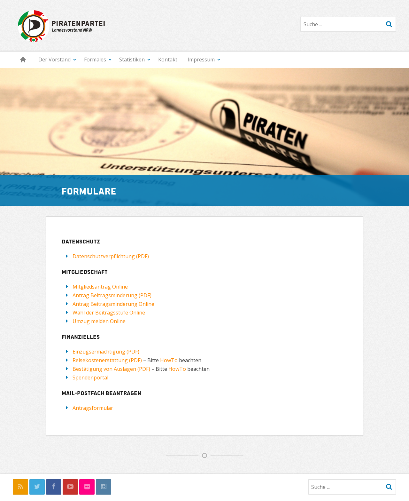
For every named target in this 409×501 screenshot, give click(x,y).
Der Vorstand (54, 59)
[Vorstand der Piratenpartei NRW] (60, 25)
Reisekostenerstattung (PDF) (107, 360)
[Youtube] (70, 487)
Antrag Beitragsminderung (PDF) (112, 295)
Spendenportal (90, 377)
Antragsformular (93, 407)
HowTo (169, 360)
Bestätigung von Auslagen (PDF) (111, 368)
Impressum (201, 59)
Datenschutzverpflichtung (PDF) (111, 256)
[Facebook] (53, 487)
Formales (95, 59)
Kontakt (167, 59)
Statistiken (132, 59)
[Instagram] (103, 487)
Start (23, 60)
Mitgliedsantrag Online (100, 286)
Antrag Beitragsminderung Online (113, 303)
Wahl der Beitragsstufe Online (109, 312)
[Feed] (20, 487)
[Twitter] (37, 487)
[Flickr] (87, 487)
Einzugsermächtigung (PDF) (106, 351)
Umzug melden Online (99, 321)
